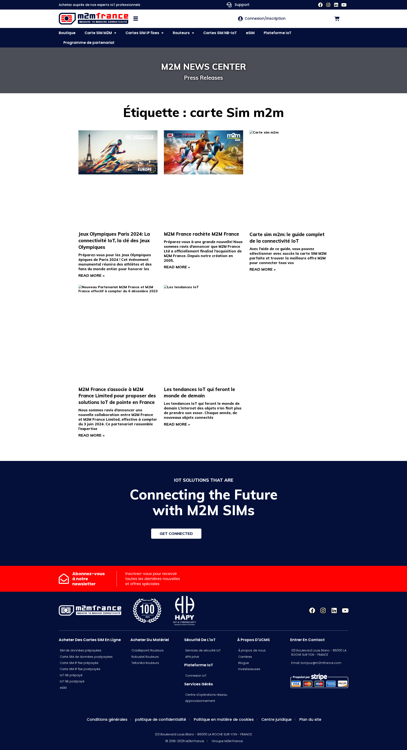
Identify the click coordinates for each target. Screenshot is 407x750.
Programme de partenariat (88, 42)
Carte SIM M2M (98, 32)
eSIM (250, 32)
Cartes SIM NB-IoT (220, 32)
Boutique (67, 32)
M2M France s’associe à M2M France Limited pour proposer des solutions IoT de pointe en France (117, 395)
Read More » (91, 275)
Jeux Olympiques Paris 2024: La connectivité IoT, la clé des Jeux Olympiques (114, 240)
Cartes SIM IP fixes (142, 32)
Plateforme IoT (277, 32)
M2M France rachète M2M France (201, 234)
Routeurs (181, 32)
